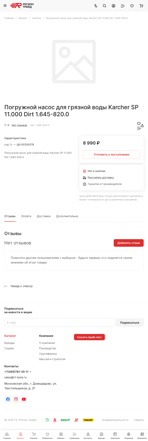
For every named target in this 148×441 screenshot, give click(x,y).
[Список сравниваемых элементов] (123, 5)
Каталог (10, 336)
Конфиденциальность (115, 419)
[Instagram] (15, 399)
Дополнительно (67, 216)
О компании (47, 343)
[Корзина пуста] (141, 5)
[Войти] (113, 5)
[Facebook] (8, 399)
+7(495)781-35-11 (16, 371)
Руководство (47, 348)
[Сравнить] (139, 128)
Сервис (9, 348)
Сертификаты (48, 353)
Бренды (9, 343)
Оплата (26, 216)
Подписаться (129, 322)
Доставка (44, 216)
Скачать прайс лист (89, 337)
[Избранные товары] (132, 5)
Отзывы (10, 216)
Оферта (139, 419)
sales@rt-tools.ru (15, 377)
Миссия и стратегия (52, 359)
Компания (46, 336)
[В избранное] (138, 123)
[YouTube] (23, 399)
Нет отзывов (19, 125)
